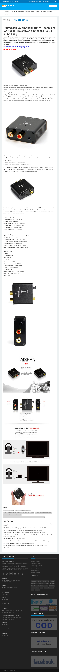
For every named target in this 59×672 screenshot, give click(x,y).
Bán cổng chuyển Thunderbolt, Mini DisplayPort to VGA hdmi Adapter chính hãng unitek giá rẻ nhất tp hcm (28, 524)
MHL (32, 590)
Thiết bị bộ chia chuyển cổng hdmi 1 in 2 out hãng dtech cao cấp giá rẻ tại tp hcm (24, 532)
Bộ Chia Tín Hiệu (20, 11)
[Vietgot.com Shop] (8, 6)
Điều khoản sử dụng (35, 570)
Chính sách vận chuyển (36, 563)
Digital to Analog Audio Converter (23, 510)
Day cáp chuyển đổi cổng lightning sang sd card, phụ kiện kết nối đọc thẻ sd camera (25, 545)
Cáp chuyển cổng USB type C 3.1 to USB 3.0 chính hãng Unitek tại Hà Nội (22, 530)
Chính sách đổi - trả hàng (36, 565)
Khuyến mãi (46, 1)
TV (53, 11)
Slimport (37, 590)
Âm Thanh (43, 11)
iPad (41, 588)
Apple (32, 588)
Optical (39, 581)
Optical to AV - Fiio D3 (9, 510)
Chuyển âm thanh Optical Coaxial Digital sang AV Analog (16, 512)
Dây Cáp (13, 11)
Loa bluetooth (40, 585)
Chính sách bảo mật (35, 568)
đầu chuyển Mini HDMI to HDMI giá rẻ (14, 538)
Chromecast (34, 583)
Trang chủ (6, 11)
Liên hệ (54, 1)
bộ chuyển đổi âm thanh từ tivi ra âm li (12, 515)
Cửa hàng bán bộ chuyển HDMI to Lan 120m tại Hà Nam (18, 543)
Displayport (51, 585)
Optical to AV (51, 588)
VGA (45, 588)
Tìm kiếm (54, 6)
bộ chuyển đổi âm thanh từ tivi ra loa (43, 512)
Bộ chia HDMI (46, 581)
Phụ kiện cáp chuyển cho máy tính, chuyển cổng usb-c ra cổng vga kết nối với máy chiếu (26, 541)
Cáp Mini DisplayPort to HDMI (12, 548)
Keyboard (41, 583)
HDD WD (33, 585)
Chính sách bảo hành (35, 567)
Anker (46, 585)
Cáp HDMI (33, 581)
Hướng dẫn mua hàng (35, 1)
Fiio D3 (32, 512)
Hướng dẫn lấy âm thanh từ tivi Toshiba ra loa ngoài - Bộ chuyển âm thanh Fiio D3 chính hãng (24, 517)
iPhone (37, 588)
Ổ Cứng (37, 11)
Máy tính (49, 11)
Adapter (52, 583)
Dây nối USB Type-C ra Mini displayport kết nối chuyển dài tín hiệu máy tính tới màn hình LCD (27, 528)
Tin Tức (6, 14)
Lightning (52, 581)
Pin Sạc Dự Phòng (30, 11)
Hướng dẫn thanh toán (35, 561)
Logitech (46, 583)
